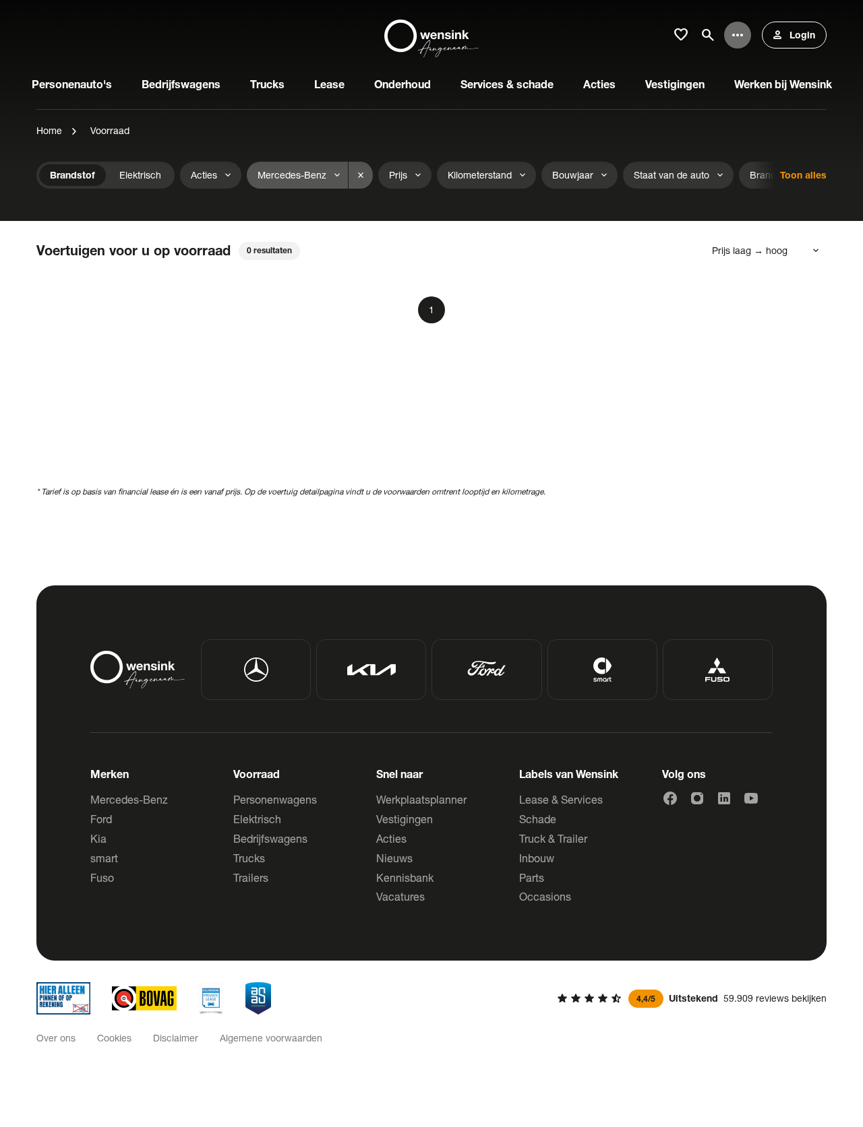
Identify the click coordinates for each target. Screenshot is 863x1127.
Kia (98, 838)
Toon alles (803, 175)
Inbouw (536, 857)
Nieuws (394, 857)
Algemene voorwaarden (271, 1037)
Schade (537, 818)
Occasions (545, 896)
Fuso (102, 877)
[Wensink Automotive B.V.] (431, 35)
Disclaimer (175, 1037)
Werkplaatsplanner (421, 799)
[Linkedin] (724, 798)
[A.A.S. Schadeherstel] (258, 998)
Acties (391, 838)
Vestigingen (404, 818)
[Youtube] (751, 798)
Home (49, 130)
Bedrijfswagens (270, 838)
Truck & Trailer (553, 838)
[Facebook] (670, 798)
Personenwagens (275, 799)
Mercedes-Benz (129, 799)
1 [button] (431, 309)
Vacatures (400, 896)
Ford (101, 818)
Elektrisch (257, 818)
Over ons (56, 1037)
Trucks (249, 857)
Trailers (250, 877)
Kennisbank (405, 877)
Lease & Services (561, 799)
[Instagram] (697, 798)
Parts (531, 877)
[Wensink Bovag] (144, 998)
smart (104, 857)
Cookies (114, 1037)
